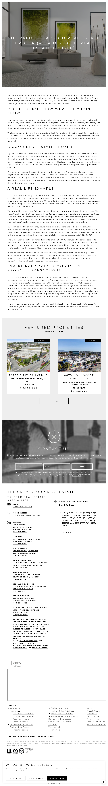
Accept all (57, 778)
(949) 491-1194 (20, 579)
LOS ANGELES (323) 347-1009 (26, 515)
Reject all (16, 778)
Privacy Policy (77, 476)
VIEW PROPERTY (28, 366)
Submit (82, 466)
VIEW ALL (54, 401)
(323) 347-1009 (20, 532)
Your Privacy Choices (54, 783)
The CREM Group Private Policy (21, 736)
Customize (36, 778)
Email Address (66, 505)
